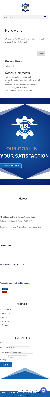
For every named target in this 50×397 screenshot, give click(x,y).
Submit (6, 364)
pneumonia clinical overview (15, 85)
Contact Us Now (10, 165)
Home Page (6, 309)
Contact (5, 325)
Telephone (4, 347)
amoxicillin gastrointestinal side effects (19, 80)
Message (3, 360)
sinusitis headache (12, 77)
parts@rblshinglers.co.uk (14, 264)
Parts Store (6, 313)
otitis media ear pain (12, 90)
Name (2, 343)
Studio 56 (28, 395)
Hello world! (9, 66)
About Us (5, 321)
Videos (4, 317)
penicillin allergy (11, 87)
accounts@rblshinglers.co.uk (20, 283)
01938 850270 (5, 246)
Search (41, 54)
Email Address (5, 352)
